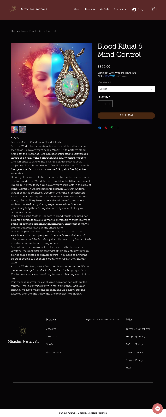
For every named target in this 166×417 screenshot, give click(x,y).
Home (15, 31)
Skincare (51, 336)
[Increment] (109, 103)
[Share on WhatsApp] (112, 128)
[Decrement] (100, 103)
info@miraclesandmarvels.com (102, 319)
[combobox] (126, 89)
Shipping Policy (135, 336)
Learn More (121, 76)
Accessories (53, 352)
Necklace (104, 82)
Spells (49, 344)
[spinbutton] (105, 103)
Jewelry (51, 329)
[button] (154, 9)
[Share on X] (118, 128)
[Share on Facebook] (100, 128)
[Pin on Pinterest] (106, 128)
